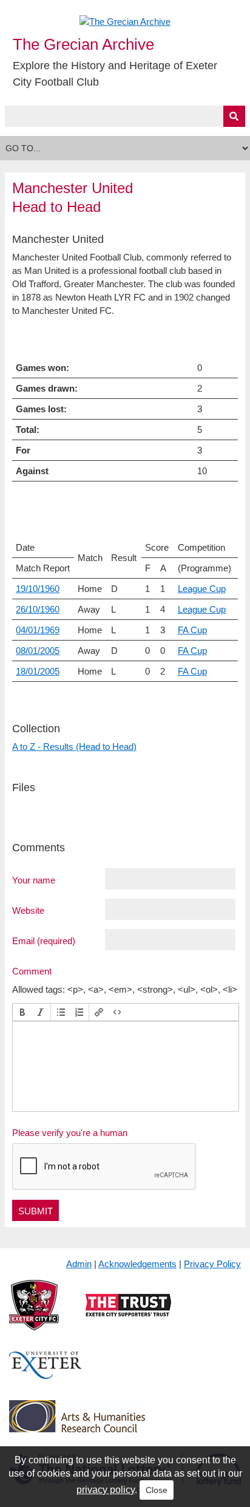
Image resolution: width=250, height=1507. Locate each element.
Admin (79, 1264)
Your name (33, 880)
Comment (32, 971)
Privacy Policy (212, 1264)
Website (28, 910)
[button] (22, 1012)
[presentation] (22, 1012)
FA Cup (192, 630)
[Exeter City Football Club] (34, 1315)
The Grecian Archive (83, 44)
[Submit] (234, 116)
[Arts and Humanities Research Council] (77, 1426)
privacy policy (105, 1490)
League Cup (202, 588)
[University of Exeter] (45, 1375)
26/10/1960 (37, 609)
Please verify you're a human (69, 1133)
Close (156, 1490)
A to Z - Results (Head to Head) (74, 746)
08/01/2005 (37, 650)
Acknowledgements (137, 1264)
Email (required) (43, 940)
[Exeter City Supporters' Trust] (128, 1315)
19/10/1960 (37, 588)
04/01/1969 (37, 630)
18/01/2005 (37, 671)
